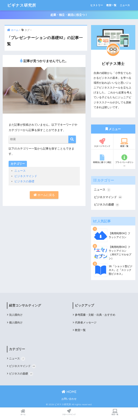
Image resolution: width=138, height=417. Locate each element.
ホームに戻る (46, 195)
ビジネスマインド (25, 176)
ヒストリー (96, 5)
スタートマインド (102, 146)
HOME (71, 392)
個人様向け (16, 322)
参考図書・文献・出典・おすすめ (95, 314)
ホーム (23, 414)
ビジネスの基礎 (24, 181)
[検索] (72, 139)
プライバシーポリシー (124, 164)
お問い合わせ (69, 399)
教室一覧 (111, 5)
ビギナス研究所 (21, 5)
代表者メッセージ (85, 322)
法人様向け (16, 314)
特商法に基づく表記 (102, 162)
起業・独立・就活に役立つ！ (69, 14)
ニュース (125, 5)
